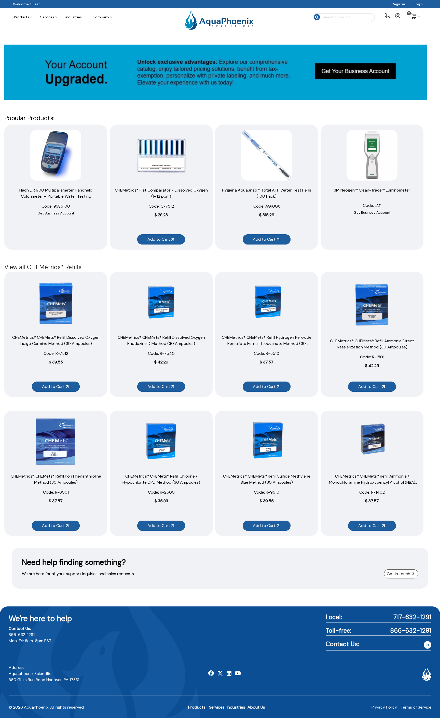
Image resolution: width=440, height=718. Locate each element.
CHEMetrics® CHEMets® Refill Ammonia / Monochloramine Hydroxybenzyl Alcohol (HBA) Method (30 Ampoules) (372, 482)
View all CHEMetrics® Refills (42, 267)
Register (398, 4)
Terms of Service (416, 707)
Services (217, 707)
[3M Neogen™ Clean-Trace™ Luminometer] (372, 155)
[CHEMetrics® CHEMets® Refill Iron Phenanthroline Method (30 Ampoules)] (56, 441)
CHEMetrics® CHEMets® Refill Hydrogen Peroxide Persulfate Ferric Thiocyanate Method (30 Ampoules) (266, 343)
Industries (236, 707)
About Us (256, 707)
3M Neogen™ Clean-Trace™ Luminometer (372, 190)
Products (196, 707)
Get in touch (398, 573)
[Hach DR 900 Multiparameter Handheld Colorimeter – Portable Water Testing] (56, 155)
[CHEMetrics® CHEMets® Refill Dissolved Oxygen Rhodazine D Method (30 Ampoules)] (161, 302)
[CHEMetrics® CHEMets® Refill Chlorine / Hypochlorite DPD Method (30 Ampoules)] (161, 441)
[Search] (316, 16)
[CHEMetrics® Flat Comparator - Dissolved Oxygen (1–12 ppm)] (161, 155)
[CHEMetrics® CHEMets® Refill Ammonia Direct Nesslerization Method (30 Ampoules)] (372, 304)
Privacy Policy (384, 707)
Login (418, 4)
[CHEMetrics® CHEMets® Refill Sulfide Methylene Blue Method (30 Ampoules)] (266, 441)
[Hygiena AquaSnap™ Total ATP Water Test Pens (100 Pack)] (266, 155)
